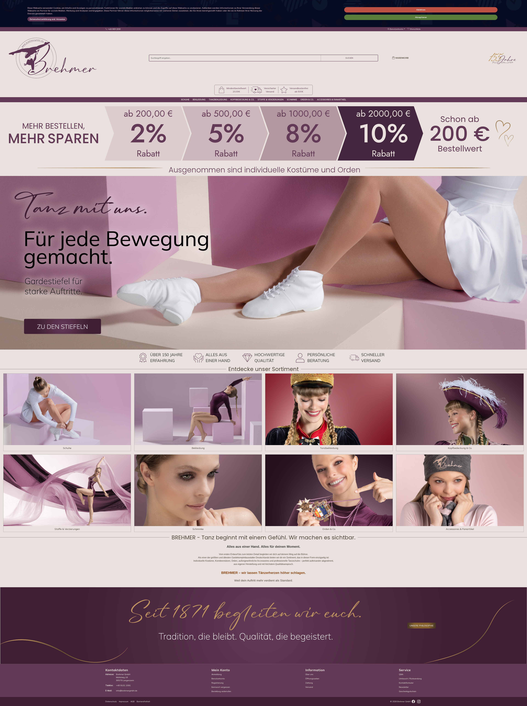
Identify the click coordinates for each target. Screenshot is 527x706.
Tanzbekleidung (218, 99)
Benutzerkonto (218, 678)
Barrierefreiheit (143, 701)
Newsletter (404, 687)
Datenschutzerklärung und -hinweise (47, 19)
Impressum (123, 701)
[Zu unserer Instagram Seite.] (419, 702)
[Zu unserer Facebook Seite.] (413, 702)
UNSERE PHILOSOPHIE (422, 625)
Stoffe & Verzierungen (271, 99)
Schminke (292, 99)
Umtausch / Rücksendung (410, 678)
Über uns (309, 674)
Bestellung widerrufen (221, 691)
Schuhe (185, 99)
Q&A (401, 674)
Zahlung (309, 683)
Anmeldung (216, 674)
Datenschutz (111, 701)
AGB (132, 701)
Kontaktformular (406, 683)
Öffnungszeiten (312, 678)
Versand (309, 687)
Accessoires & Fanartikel (331, 99)
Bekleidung (199, 99)
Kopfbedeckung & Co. (242, 99)
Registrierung (217, 683)
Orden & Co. (307, 99)
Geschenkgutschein (407, 691)
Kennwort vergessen (220, 687)
